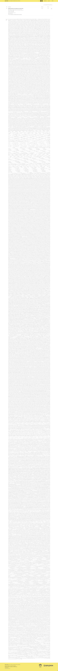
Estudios (18, 14)
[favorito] (51, 8)
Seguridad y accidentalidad (13, 14)
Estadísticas (20, 14)
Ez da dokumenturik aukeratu (48, 4)
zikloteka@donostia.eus (7, 668)
